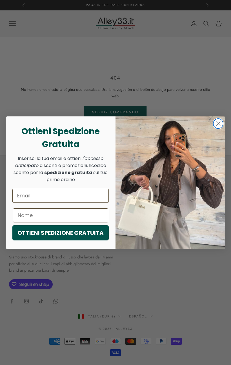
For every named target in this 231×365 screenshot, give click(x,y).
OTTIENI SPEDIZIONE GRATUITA (60, 233)
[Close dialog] (218, 124)
